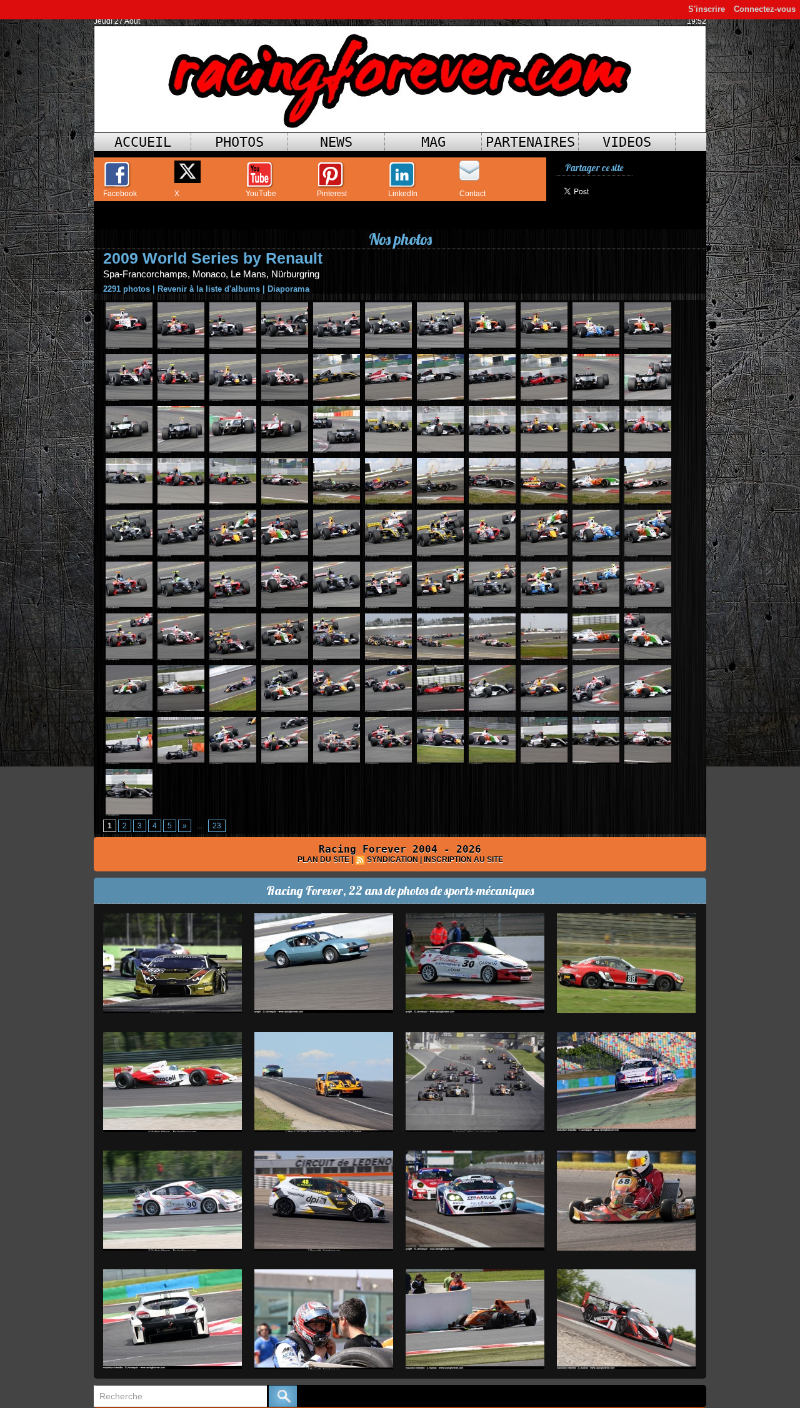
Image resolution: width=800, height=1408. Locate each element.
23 (216, 825)
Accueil (142, 142)
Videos (626, 142)
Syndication (392, 859)
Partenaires (530, 142)
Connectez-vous (765, 9)
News (336, 142)
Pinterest (332, 193)
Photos (239, 142)
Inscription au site (463, 859)
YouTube (261, 193)
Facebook (120, 193)
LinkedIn (403, 193)
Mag (433, 142)
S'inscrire (706, 9)
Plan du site (323, 859)
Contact (472, 193)
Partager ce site (594, 168)
